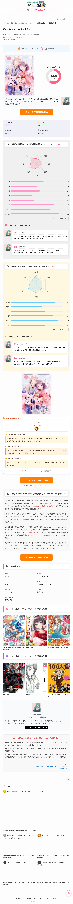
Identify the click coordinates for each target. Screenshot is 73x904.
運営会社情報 (20, 898)
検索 (68, 779)
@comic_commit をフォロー (37, 727)
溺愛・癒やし (8, 133)
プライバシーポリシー (39, 898)
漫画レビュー (15, 23)
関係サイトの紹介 (52, 898)
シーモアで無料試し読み (36, 112)
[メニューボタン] (4, 4)
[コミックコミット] (36, 4)
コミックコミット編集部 (36, 717)
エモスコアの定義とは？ (60, 218)
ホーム (6, 23)
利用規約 (28, 898)
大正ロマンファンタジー (28, 23)
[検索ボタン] (69, 4)
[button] (68, 893)
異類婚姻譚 (41, 133)
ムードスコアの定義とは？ (59, 329)
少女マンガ (7, 125)
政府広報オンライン (62, 769)
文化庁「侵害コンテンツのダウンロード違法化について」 (52, 767)
